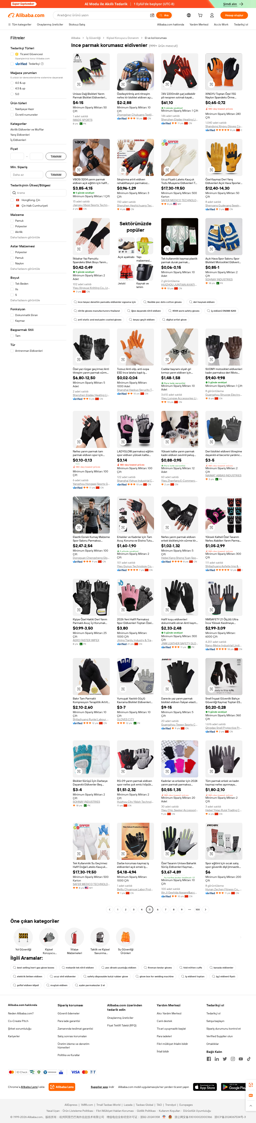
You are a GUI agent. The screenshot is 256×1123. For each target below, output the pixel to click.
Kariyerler (14, 1036)
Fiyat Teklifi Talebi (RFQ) (121, 1025)
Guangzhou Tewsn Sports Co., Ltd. (179, 724)
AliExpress (71, 1104)
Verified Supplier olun (219, 1036)
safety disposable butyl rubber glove (107, 976)
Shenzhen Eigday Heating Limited (179, 119)
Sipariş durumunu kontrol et (223, 1028)
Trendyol (170, 1104)
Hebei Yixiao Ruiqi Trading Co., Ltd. (223, 810)
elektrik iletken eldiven (29, 976)
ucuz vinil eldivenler (65, 976)
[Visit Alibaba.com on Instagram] (232, 1058)
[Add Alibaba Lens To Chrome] (62, 1087)
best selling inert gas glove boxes (35, 967)
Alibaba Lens (29, 1087)
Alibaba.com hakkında (22, 1005)
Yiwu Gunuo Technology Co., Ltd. (135, 566)
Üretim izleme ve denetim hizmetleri (73, 1045)
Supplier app (99, 1087)
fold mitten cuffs (192, 967)
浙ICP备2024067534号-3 (230, 1117)
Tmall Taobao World (108, 1104)
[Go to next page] (205, 909)
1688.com (87, 1104)
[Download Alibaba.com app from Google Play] (234, 1087)
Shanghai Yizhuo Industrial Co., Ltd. (135, 480)
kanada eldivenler (223, 967)
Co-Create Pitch (18, 1021)
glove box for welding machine (157, 976)
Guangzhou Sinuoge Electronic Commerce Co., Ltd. (223, 394)
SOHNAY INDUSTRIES (219, 279)
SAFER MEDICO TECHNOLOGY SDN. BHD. (179, 200)
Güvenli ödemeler (69, 1013)
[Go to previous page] (109, 909)
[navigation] (38, 474)
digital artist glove (176, 319)
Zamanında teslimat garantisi (75, 1028)
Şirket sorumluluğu (19, 1028)
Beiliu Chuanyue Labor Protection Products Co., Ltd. (135, 889)
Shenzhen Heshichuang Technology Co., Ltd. (135, 205)
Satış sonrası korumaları (72, 1036)
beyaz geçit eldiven (144, 319)
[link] (251, 1085)
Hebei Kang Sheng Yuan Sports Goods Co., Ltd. (179, 557)
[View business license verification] (164, 1117)
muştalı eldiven (58, 985)
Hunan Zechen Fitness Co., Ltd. (223, 889)
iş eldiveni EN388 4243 (223, 310)
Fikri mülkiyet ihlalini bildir (172, 1043)
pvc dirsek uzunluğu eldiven (120, 967)
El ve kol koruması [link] (156, 37)
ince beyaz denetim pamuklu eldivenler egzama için (107, 302)
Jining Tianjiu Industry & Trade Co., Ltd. (135, 640)
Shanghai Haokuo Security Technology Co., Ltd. (135, 389)
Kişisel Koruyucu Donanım (123, 37)
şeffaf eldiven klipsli (28, 985)
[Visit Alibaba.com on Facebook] (208, 1058)
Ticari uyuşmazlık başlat (171, 1028)
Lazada (128, 1104)
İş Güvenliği (93, 37)
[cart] (201, 15)
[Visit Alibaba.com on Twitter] (224, 1058)
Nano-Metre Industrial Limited (223, 645)
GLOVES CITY (125, 719)
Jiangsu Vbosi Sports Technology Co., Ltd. (91, 205)
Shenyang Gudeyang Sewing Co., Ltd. (223, 205)
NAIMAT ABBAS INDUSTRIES (223, 475)
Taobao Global (144, 1104)
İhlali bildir (163, 1051)
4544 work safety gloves (185, 310)
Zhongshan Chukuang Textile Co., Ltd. (135, 114)
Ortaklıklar (212, 1043)
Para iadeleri (164, 1036)
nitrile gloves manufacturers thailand (99, 310)
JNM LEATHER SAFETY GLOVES (179, 643)
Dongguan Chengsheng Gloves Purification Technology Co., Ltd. (91, 557)
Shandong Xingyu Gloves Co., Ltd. (223, 126)
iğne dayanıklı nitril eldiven (146, 310)
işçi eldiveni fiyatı (225, 976)
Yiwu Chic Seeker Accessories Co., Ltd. (179, 810)
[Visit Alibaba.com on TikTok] (248, 1058)
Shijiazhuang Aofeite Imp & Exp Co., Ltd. (223, 566)
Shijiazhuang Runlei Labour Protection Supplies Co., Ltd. (91, 719)
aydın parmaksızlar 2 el (92, 985)
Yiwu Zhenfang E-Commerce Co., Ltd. (179, 480)
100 (198, 909)
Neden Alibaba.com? (21, 1013)
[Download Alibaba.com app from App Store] (205, 1087)
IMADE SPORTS (82, 119)
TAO (159, 1104)
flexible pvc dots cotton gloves (164, 302)
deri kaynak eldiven (204, 302)
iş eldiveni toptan (194, 976)
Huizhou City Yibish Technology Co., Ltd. (135, 801)
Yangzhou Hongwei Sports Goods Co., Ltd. (91, 483)
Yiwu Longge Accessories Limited (179, 398)
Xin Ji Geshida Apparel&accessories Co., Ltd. (179, 892)
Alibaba (75, 37)
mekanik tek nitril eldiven (80, 967)
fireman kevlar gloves (160, 967)
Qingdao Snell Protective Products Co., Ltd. (223, 727)
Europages (186, 1104)
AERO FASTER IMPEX (86, 640)
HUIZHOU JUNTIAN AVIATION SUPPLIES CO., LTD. (179, 284)
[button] (152, 15)
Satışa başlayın (215, 1021)
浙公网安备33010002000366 (193, 1117)
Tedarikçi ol (213, 1013)
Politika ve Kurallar (69, 1055)
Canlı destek (164, 1021)
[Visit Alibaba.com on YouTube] (240, 1058)
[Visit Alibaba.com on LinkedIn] (216, 1058)
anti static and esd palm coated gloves (99, 319)
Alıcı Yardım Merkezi (169, 1013)
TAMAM (56, 156)
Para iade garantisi (69, 1021)
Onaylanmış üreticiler (120, 1017)
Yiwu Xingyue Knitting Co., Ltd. (91, 287)
